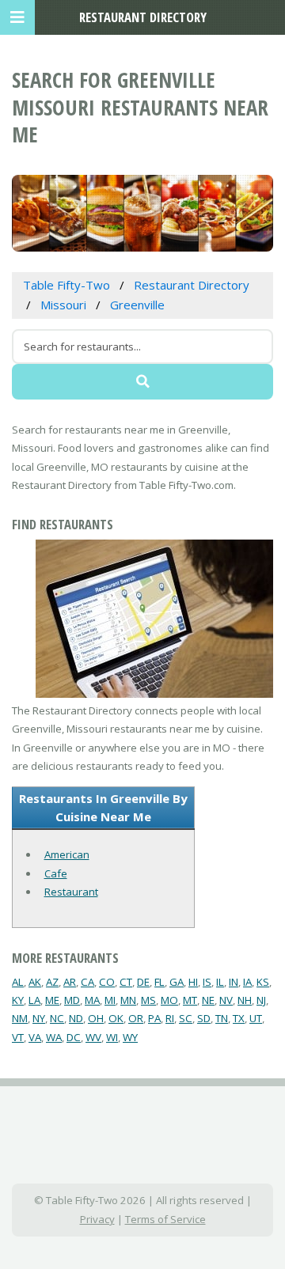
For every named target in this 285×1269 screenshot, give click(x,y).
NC (57, 1018)
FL (159, 982)
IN (233, 982)
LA (34, 1000)
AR (69, 982)
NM (20, 1018)
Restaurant (71, 892)
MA (92, 1000)
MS (148, 1000)
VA (34, 1037)
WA (54, 1037)
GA (176, 982)
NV (226, 1000)
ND (76, 1018)
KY (18, 1000)
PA (154, 1018)
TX (239, 1018)
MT (190, 1000)
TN (221, 1018)
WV (93, 1037)
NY (38, 1018)
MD (72, 1000)
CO (107, 982)
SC (185, 1018)
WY (130, 1037)
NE (208, 1000)
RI (169, 1018)
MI (110, 1000)
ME (52, 1000)
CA (87, 982)
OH (96, 1018)
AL (18, 982)
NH (245, 1000)
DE (143, 982)
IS (207, 982)
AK (34, 982)
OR (135, 1018)
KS (262, 982)
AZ (52, 982)
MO (169, 1000)
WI (112, 1037)
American (66, 854)
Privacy (97, 1219)
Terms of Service (165, 1219)
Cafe (55, 873)
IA (247, 982)
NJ (261, 1000)
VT (18, 1037)
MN (128, 1000)
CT (126, 982)
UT (255, 1018)
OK (116, 1018)
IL (220, 982)
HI (193, 982)
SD (204, 1018)
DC (73, 1037)
